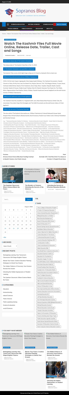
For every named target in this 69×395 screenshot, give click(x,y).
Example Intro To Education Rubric (46, 270)
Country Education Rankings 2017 (46, 240)
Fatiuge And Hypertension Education (13, 130)
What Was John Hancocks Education (28, 149)
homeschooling (48, 24)
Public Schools (27, 28)
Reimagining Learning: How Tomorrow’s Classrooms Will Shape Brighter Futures (12, 353)
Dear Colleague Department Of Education (48, 124)
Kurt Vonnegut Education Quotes (46, 299)
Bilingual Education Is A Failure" (45, 215)
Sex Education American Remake (12, 145)
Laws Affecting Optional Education (12, 136)
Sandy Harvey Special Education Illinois (47, 321)
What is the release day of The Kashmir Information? (18, 61)
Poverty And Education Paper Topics (47, 316)
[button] (7, 24)
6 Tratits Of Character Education (46, 210)
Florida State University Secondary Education (52, 130)
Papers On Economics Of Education (46, 313)
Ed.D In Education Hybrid (10, 128)
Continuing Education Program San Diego (14, 124)
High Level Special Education (44, 283)
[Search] (52, 24)
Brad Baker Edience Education (45, 229)
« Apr (4, 237)
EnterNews (37, 393)
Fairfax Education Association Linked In (47, 272)
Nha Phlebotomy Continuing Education (49, 138)
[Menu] (7, 24)
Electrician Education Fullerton (45, 264)
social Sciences (13, 28)
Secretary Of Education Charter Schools (47, 324)
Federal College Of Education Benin (31, 130)
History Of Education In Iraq (44, 286)
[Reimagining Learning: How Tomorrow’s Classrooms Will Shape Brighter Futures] (12, 340)
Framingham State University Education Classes (15, 132)
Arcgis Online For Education (56, 121)
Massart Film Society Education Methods (53, 136)
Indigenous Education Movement (12, 134)
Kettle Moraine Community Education (50, 134)
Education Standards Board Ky (24, 128)
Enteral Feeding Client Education (46, 267)
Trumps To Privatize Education (33, 147)
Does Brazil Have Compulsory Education (47, 251)
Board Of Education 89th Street (45, 221)
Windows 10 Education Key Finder (12, 151)
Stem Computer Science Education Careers (48, 326)
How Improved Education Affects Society (48, 288)
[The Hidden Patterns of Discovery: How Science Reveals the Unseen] (56, 340)
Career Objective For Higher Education (47, 232)
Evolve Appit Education (54, 128)
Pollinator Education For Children (36, 141)
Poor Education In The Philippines (54, 141)
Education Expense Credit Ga (45, 253)
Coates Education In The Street (45, 234)
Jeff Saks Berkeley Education (44, 297)
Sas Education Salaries (49, 143)
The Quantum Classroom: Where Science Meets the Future (11, 187)
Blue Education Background (44, 218)
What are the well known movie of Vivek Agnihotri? (17, 96)
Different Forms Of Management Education (36, 126)
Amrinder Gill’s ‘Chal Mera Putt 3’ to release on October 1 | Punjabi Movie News (52, 157)
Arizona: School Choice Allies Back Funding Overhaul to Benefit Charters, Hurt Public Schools (18, 157)
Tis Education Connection (47, 145)
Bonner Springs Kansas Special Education (48, 226)
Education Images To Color (44, 259)
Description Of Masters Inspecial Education (14, 126)
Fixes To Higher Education (44, 275)
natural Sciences (34, 24)
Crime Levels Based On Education (46, 245)
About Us (49, 28)
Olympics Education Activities (45, 310)
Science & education (18, 24)
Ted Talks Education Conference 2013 (30, 145)
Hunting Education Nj (42, 294)
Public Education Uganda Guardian (46, 318)
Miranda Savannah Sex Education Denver (14, 138)
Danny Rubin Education (30, 124)
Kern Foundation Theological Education (30, 134)
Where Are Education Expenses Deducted (48, 149)
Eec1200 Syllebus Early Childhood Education (49, 261)
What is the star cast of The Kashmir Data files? (16, 109)
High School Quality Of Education (48, 132)
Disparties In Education (54, 126)
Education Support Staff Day (40, 128)
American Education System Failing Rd (38, 121)
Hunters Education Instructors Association (48, 291)
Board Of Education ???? (43, 223)
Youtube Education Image (28, 151)
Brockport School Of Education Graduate (14, 123)
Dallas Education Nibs (43, 248)
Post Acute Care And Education (11, 143)
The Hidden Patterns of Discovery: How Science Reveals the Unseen (54, 353)
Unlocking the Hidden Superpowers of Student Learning (55, 382)
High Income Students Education (46, 280)
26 (13, 228)
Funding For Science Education (45, 278)
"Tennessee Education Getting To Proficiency (17, 121)
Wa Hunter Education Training (11, 149)
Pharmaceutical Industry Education (30, 139)
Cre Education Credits (43, 242)
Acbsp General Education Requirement (47, 213)
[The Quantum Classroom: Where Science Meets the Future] (12, 175)
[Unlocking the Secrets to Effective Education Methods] (56, 175)
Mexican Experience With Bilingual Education (49, 302)
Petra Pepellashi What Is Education (12, 139)
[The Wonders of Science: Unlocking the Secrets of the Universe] (34, 175)
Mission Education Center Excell (45, 307)
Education (39, 28)
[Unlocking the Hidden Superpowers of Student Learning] (56, 369)
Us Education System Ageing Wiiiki (51, 147)
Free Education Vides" (33, 132)
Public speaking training (10, 302)
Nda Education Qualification (32, 138)
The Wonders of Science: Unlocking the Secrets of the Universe (34, 187)
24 (5, 228)
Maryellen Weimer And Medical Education (32, 136)
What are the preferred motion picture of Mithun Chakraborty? (20, 77)
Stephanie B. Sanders (10, 55)
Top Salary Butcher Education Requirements (14, 147)
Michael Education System (44, 305)
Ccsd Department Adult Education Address (35, 123)
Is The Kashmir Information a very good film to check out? (19, 69)
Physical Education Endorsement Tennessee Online (52, 139)
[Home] (4, 24)
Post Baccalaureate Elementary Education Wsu (31, 143)
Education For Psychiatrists (44, 256)
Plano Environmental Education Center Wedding (15, 141)
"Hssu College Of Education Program (47, 207)
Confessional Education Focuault (46, 237)
